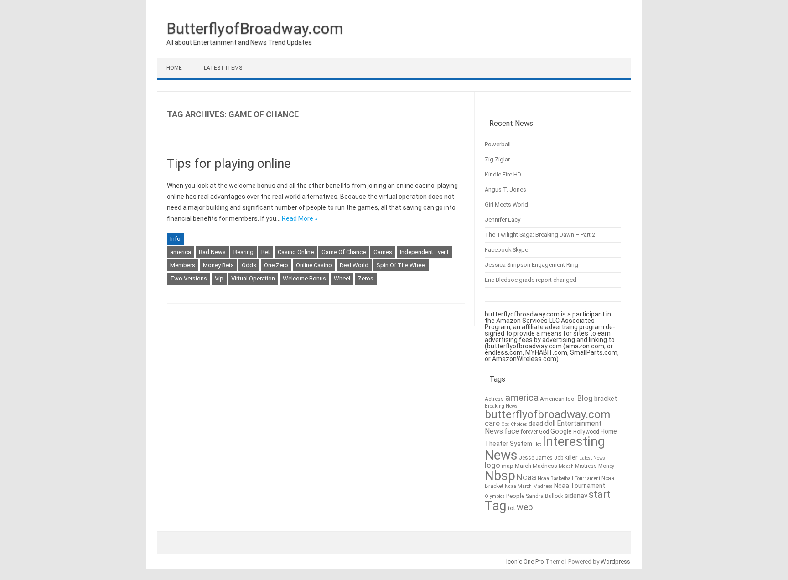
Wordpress (615, 561)
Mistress (586, 466)
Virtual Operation (253, 278)
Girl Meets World (506, 204)
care (492, 423)
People (515, 495)
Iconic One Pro (525, 561)
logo (492, 465)
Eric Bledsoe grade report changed (530, 279)
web (525, 507)
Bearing (243, 252)
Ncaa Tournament (579, 485)
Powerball (498, 144)
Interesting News (545, 448)
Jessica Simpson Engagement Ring (531, 264)
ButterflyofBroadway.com (254, 28)
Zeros (365, 278)
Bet (265, 252)
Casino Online (296, 252)
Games (382, 252)
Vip (219, 278)
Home (174, 68)
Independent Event (424, 252)
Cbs (505, 424)
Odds (249, 265)
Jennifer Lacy (502, 219)
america (180, 252)
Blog (585, 398)
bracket (605, 399)
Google (561, 431)
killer (571, 457)
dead (536, 424)
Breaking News (501, 406)
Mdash (566, 466)
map (507, 465)
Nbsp (500, 475)
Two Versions (188, 278)
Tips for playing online (229, 163)
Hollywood (586, 432)
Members (182, 265)
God (544, 432)
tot (511, 508)
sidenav (576, 496)
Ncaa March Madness (529, 486)
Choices (519, 424)
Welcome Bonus (304, 278)
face (511, 431)
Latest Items (223, 68)
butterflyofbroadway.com (547, 414)
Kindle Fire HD (503, 174)
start (600, 494)
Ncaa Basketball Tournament (569, 479)
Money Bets (218, 265)
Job (558, 458)
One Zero (276, 265)
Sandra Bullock (544, 496)
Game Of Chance (343, 252)
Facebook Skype (506, 249)
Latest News (592, 458)
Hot (537, 444)
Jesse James (536, 458)
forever (529, 432)
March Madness (536, 465)
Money (606, 466)
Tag (496, 505)
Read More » (300, 218)
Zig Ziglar (497, 159)
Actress (494, 399)
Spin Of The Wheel (401, 265)
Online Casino (314, 265)
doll (549, 423)
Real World (354, 265)
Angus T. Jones (505, 189)
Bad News (212, 252)
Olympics (495, 496)
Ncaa (526, 477)
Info (175, 238)
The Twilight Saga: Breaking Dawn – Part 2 (540, 234)
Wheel (342, 278)
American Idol (558, 398)
